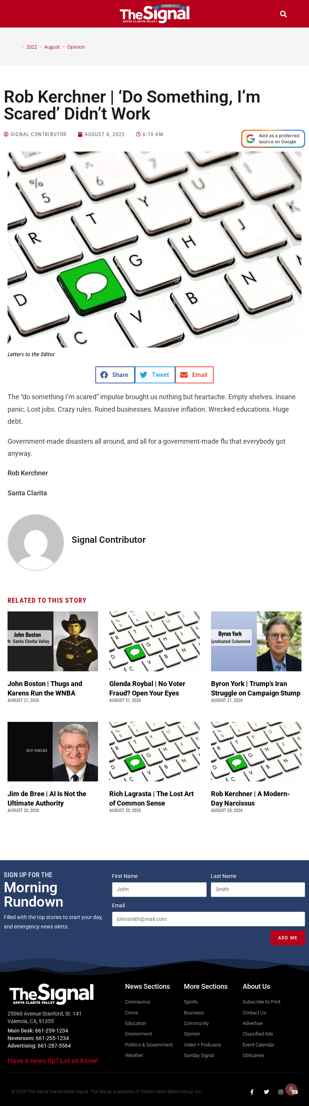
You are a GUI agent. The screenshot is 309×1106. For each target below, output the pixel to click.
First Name (125, 876)
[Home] (17, 46)
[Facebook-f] (252, 1092)
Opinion (76, 46)
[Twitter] (266, 1092)
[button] (25, 15)
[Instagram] (280, 1092)
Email (119, 905)
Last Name (224, 876)
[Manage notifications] (291, 1089)
